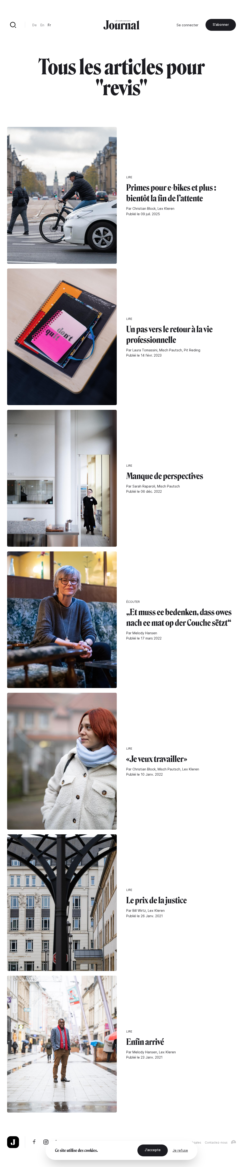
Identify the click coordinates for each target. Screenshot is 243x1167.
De (34, 25)
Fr (49, 25)
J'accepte (153, 1150)
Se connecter (187, 25)
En (42, 25)
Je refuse (180, 1150)
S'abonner (221, 24)
